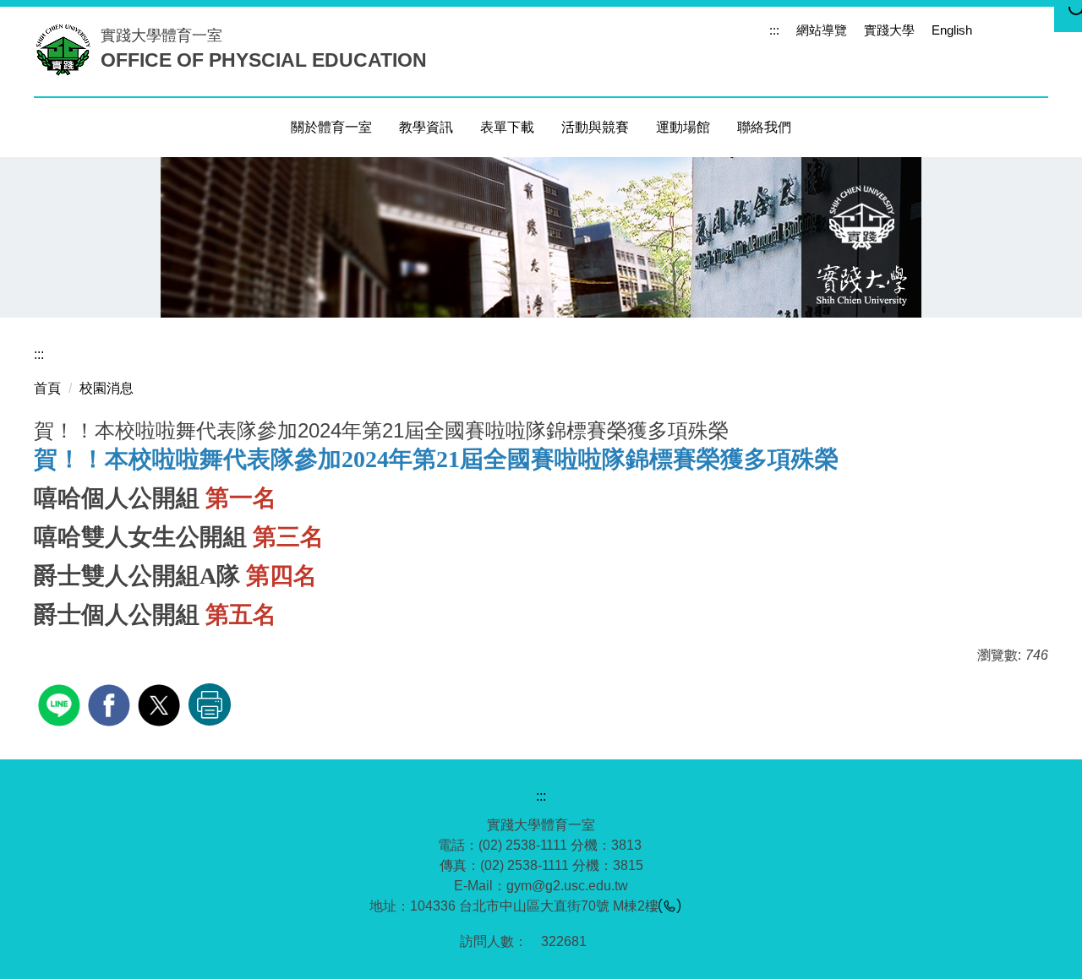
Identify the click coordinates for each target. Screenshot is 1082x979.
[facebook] (111, 703)
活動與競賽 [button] (595, 127)
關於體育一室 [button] (331, 127)
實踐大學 (889, 30)
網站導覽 (821, 30)
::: (774, 30)
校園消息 (106, 388)
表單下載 (507, 127)
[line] (61, 703)
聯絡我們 (764, 127)
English (952, 30)
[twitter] (161, 703)
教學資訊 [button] (426, 127)
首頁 (47, 388)
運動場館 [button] (683, 127)
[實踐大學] (67, 49)
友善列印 (210, 704)
